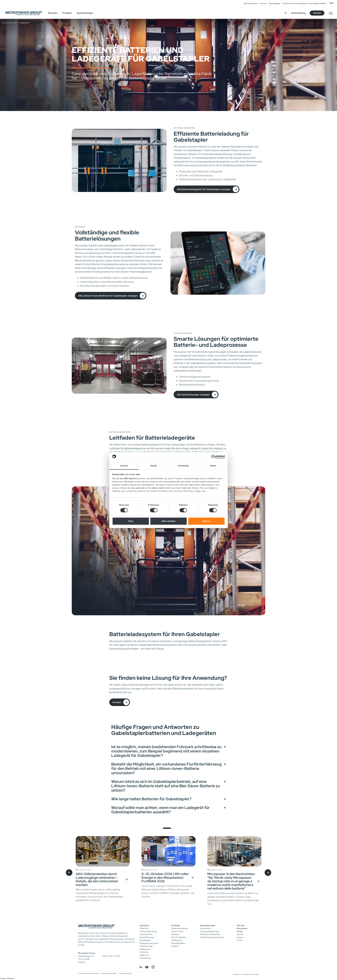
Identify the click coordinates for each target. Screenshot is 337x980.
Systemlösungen (207, 925)
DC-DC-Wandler (178, 937)
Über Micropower (251, 3)
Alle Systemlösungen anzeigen (193, 394)
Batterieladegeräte (179, 928)
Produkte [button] (67, 13)
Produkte (175, 925)
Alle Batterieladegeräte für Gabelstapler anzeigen (204, 189)
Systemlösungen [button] (85, 13)
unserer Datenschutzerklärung (88, 973)
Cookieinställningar (125, 973)
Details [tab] (153, 466)
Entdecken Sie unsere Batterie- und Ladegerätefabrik (304, 3)
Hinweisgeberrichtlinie (109, 973)
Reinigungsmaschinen (149, 943)
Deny (130, 521)
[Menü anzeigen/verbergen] (331, 13)
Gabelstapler (145, 940)
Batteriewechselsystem (210, 934)
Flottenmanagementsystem (212, 937)
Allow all (206, 521)
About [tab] (213, 466)
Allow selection (169, 521)
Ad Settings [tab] (183, 466)
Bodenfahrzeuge (147, 937)
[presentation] (69, 872)
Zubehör (175, 946)
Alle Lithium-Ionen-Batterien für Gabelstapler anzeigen (108, 295)
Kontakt (117, 702)
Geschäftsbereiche (9, 23)
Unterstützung (298, 13)
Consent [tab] (124, 466)
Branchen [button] (52, 13)
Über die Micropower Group (242, 928)
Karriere (263, 3)
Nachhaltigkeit (274, 3)
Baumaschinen (146, 934)
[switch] (153, 510)
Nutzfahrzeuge (146, 946)
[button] (167, 828)
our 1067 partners (128, 478)
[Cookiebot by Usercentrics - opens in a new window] (213, 457)
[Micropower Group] (24, 13)
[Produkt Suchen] (286, 13)
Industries (144, 925)
